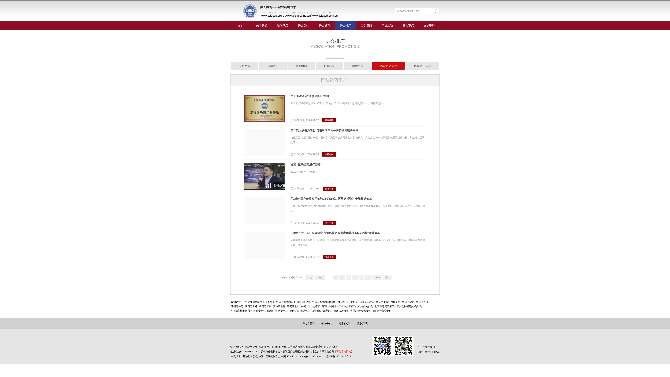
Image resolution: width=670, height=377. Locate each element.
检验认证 (329, 65)
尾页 (387, 277)
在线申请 (429, 25)
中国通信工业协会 (348, 302)
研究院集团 (293, 306)
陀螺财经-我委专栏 (277, 310)
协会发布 (324, 25)
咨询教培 (272, 65)
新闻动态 (282, 25)
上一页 (320, 277)
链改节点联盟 (367, 302)
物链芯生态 (237, 306)
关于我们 (261, 25)
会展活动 (301, 65)
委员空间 (366, 25)
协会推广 (345, 25)
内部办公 (344, 323)
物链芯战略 (408, 302)
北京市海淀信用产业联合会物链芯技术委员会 (399, 306)
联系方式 (362, 323)
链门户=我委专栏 (382, 310)
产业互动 (387, 25)
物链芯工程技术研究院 (388, 302)
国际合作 (357, 65)
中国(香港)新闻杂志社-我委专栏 (248, 310)
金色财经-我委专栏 (299, 310)
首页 (241, 25)
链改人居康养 (341, 310)
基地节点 (408, 25)
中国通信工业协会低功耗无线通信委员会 (351, 306)
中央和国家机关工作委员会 (259, 302)
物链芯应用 (265, 306)
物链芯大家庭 (319, 306)
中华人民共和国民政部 (324, 302)
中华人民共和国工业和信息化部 (293, 302)
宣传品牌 (244, 65)
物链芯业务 (251, 306)
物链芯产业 (422, 302)
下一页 (377, 277)
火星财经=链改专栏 (360, 310)
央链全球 (306, 306)
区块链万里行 (388, 65)
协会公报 (303, 25)
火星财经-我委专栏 (322, 310)
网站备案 (326, 323)
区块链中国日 (422, 65)
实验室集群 (279, 306)
